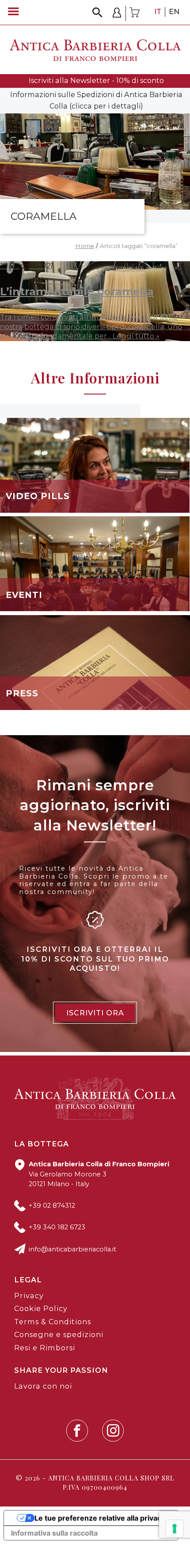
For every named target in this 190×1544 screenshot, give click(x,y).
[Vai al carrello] (134, 13)
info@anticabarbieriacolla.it (72, 1249)
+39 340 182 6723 (57, 1227)
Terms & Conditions (52, 1321)
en (174, 11)
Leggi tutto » (136, 335)
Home (84, 245)
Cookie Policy (41, 1308)
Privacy (29, 1295)
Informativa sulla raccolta (54, 1533)
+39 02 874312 (52, 1206)
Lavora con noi (43, 1386)
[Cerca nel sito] (97, 12)
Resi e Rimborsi (44, 1347)
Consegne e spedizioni (58, 1334)
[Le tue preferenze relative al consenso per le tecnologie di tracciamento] (174, 1528)
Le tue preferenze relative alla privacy (99, 1518)
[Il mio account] (117, 13)
